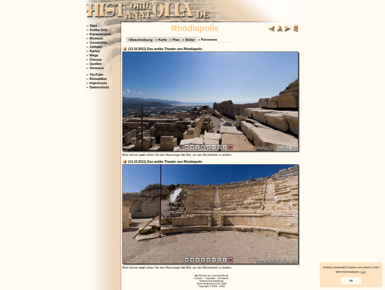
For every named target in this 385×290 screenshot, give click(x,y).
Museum (96, 38)
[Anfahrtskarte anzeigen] (161, 41)
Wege (94, 55)
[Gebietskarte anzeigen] (174, 41)
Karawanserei (100, 34)
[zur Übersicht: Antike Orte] (279, 31)
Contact (198, 278)
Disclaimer (223, 278)
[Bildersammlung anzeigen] (188, 41)
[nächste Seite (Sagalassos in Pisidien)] (287, 31)
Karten (95, 51)
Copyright (210, 278)
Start (93, 25)
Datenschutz (99, 87)
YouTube (96, 74)
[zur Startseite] (296, 31)
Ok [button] (351, 280)
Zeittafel (96, 47)
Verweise (97, 68)
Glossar (96, 59)
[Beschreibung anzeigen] (140, 41)
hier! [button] (363, 272)
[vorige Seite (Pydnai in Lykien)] (271, 31)
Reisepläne (98, 79)
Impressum (98, 83)
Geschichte (98, 42)
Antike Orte (98, 30)
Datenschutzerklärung (211, 281)
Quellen (96, 64)
